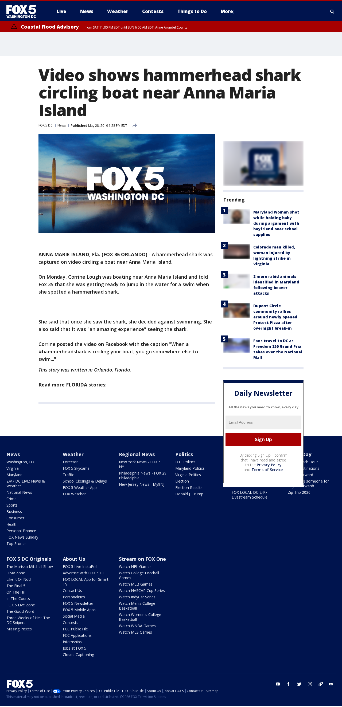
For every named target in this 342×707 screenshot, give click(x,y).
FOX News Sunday (22, 537)
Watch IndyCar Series (137, 596)
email (331, 684)
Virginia (12, 468)
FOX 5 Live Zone (20, 604)
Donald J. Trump (189, 493)
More (227, 11)
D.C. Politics (185, 461)
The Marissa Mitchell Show (29, 566)
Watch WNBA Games (137, 625)
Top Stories (16, 543)
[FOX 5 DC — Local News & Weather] (24, 11)
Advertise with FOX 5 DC (84, 572)
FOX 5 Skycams (76, 468)
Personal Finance (21, 530)
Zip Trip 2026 (299, 492)
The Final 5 (15, 585)
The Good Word (20, 611)
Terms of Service (267, 469)
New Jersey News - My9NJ (141, 484)
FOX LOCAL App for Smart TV (85, 582)
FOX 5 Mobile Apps (79, 609)
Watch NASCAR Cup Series (142, 590)
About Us (74, 559)
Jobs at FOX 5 (74, 648)
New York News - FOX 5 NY (140, 464)
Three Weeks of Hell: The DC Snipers (28, 620)
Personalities (74, 596)
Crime (11, 498)
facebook (288, 684)
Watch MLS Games (135, 632)
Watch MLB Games (136, 584)
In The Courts (18, 598)
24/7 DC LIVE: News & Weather (25, 483)
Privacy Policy (269, 464)
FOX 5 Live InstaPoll (80, 566)
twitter (299, 684)
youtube (278, 684)
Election (182, 481)
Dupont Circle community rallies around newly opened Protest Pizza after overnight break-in (275, 317)
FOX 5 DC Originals (28, 559)
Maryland (14, 474)
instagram (310, 684)
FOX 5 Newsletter (78, 603)
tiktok (320, 684)
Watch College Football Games (139, 575)
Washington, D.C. (21, 461)
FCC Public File (75, 628)
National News (19, 492)
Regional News (137, 454)
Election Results (189, 487)
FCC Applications (77, 635)
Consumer (15, 517)
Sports (12, 505)
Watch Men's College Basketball (137, 606)
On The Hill (15, 592)
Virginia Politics (188, 474)
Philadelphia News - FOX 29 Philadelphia (142, 475)
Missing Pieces (19, 628)
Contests (70, 622)
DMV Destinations (303, 468)
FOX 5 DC (45, 125)
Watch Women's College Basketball (140, 617)
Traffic (68, 474)
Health (12, 524)
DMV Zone (15, 572)
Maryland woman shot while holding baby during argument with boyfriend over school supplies (276, 223)
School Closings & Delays (85, 481)
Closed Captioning (78, 654)
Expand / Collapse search (332, 11)
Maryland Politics (190, 468)
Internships (72, 641)
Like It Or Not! (18, 579)
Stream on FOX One (142, 559)
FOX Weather (74, 493)
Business (14, 511)
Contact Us (72, 590)
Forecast (70, 461)
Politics (184, 454)
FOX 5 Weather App (80, 487)
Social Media (74, 616)
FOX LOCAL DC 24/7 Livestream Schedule (249, 495)
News (61, 125)
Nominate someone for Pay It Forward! (308, 483)
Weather (73, 454)
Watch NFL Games (135, 566)
